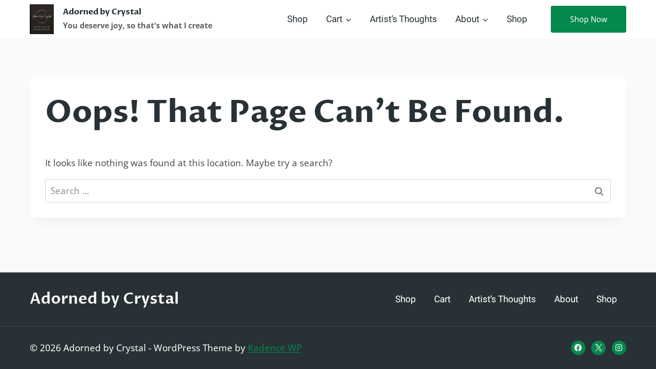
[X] (598, 348)
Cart (442, 299)
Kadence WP (275, 348)
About (566, 299)
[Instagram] (619, 348)
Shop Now (588, 19)
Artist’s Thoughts (403, 19)
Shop (297, 19)
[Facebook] (578, 348)
